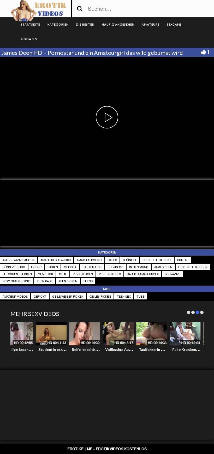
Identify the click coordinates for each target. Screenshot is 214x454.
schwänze (173, 274)
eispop (36, 267)
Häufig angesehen (118, 24)
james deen (163, 267)
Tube (140, 296)
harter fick (92, 267)
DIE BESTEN (85, 24)
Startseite (30, 24)
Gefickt (70, 267)
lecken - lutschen (192, 267)
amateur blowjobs (55, 260)
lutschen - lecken (17, 274)
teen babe (44, 281)
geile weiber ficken (68, 296)
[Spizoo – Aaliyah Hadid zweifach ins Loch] (97, 333)
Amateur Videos (15, 296)
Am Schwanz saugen (18, 260)
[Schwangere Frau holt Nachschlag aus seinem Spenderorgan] (64, 333)
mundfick (45, 274)
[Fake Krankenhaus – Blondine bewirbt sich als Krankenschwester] (31, 333)
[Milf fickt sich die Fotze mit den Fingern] (165, 333)
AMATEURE (150, 24)
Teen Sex (124, 296)
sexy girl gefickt (17, 281)
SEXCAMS (174, 24)
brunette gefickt (156, 260)
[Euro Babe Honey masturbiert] (198, 333)
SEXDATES (29, 39)
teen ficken (67, 281)
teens (88, 281)
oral (63, 274)
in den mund (138, 267)
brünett (129, 260)
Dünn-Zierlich (14, 267)
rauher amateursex (143, 274)
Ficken (52, 267)
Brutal (182, 260)
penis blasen (83, 274)
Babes (112, 260)
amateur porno (89, 260)
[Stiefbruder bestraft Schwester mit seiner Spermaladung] (131, 333)
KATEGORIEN (58, 24)
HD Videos (115, 267)
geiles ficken (100, 296)
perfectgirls (110, 274)
